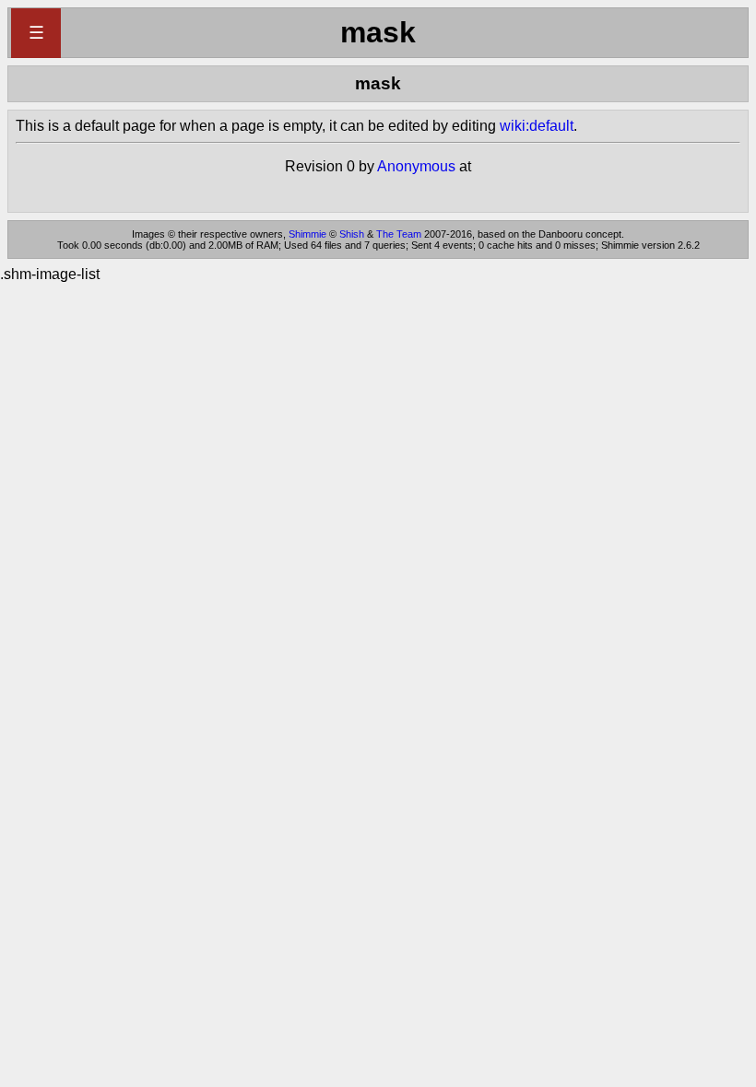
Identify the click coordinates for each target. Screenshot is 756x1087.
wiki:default (536, 126)
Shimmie (307, 234)
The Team (398, 234)
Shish (351, 234)
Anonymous (416, 166)
